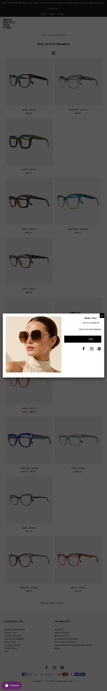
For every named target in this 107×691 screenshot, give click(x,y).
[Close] (102, 315)
